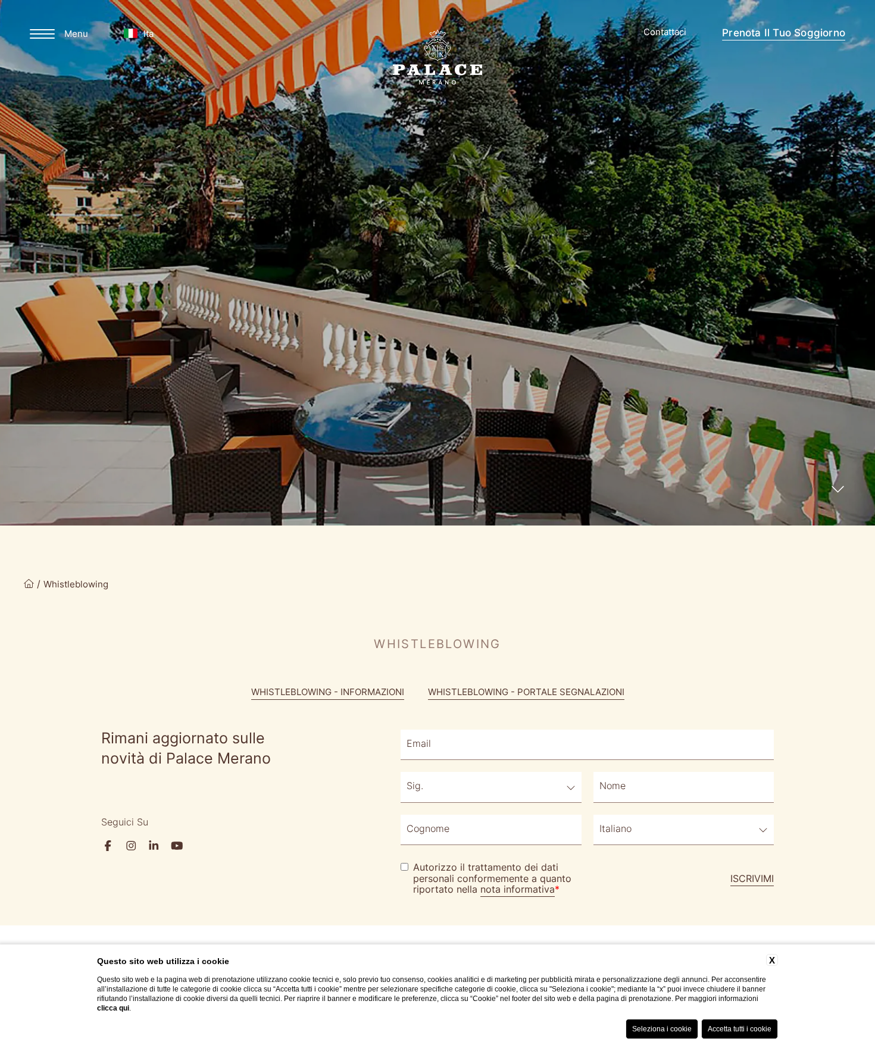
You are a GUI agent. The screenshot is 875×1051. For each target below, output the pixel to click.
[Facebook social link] (108, 845)
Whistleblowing (75, 585)
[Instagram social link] (131, 845)
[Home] (29, 585)
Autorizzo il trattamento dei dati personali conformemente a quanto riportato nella (492, 879)
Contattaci (664, 33)
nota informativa (517, 890)
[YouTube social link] (177, 845)
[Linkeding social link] (154, 845)
